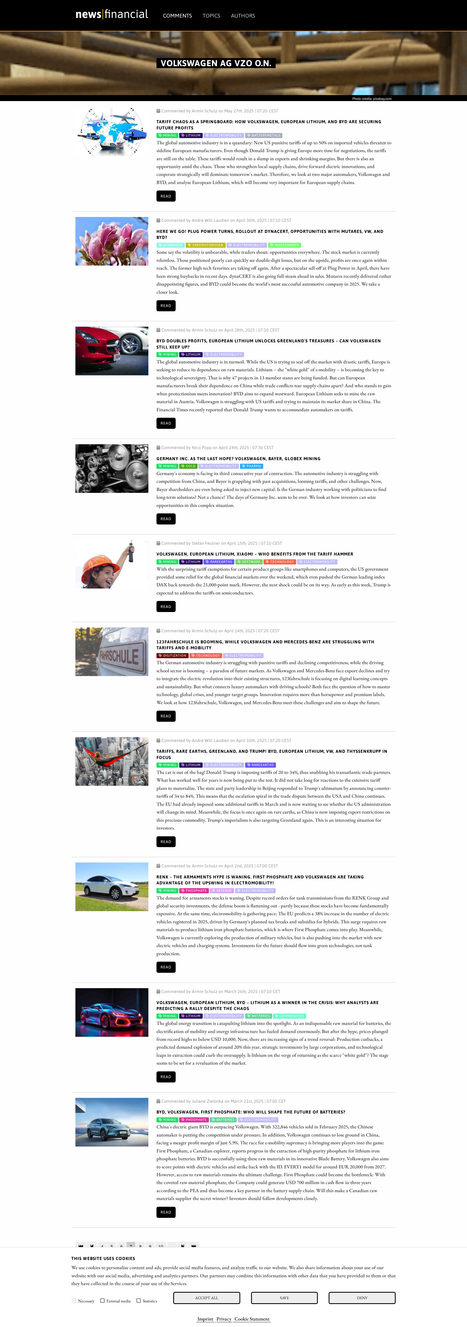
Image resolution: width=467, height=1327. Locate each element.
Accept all (206, 1297)
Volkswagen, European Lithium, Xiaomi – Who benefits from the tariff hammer (254, 553)
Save (284, 1297)
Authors (243, 15)
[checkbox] (74, 1300)
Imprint (205, 1318)
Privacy (223, 1318)
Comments (177, 15)
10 (160, 1246)
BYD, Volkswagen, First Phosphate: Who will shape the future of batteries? (250, 1111)
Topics (211, 15)
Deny (362, 1297)
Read (166, 196)
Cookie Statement (252, 1318)
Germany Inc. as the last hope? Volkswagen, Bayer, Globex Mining (238, 458)
